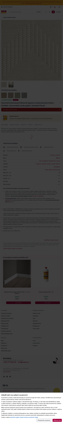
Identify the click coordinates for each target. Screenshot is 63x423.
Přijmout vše (57, 420)
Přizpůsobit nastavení (44, 420)
